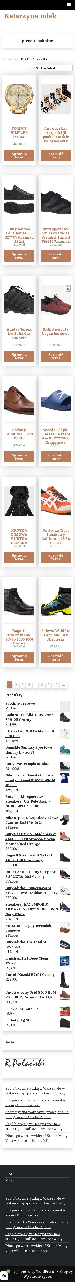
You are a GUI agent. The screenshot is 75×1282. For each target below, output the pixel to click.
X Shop (62, 1271)
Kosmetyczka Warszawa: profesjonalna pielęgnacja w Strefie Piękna (37, 1114)
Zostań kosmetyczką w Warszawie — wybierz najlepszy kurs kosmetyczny (35, 1090)
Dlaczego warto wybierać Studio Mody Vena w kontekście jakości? (36, 1138)
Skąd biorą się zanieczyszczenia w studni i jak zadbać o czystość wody (33, 1126)
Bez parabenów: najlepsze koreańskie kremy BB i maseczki (35, 1102)
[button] (69, 5)
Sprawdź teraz (19, 155)
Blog (9, 1174)
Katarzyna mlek (30, 16)
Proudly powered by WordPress (28, 1271)
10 (56, 685)
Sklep (10, 1181)
